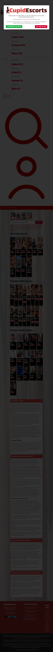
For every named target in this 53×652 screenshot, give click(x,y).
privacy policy (26, 19)
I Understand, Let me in (14, 26)
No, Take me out (41, 26)
